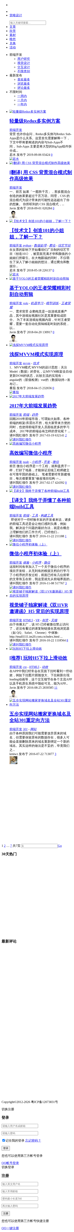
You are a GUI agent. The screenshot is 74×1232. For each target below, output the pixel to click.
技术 (36, 363)
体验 (26, 562)
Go (60, 845)
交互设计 (23, 67)
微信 (55, 462)
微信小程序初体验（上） (35, 553)
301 (25, 729)
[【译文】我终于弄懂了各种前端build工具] (39, 491)
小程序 (36, 462)
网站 (33, 729)
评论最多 (23, 87)
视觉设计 (23, 63)
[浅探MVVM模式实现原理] (28, 345)
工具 (35, 515)
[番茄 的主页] (14, 392)
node (26, 462)
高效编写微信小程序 (30, 453)
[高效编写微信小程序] (25, 443)
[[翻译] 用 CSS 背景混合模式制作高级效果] (39, 163)
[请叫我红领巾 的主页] (20, 439)
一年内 (22, 104)
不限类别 (23, 71)
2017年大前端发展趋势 (33, 405)
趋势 (35, 414)
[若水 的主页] (14, 158)
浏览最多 (23, 83)
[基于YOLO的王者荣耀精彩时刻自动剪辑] (39, 278)
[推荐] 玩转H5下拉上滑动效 (38, 658)
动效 (45, 667)
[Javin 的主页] (13, 217)
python (27, 245)
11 (55, 687)
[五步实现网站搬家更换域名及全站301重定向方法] (40, 704)
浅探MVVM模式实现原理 (36, 354)
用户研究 (23, 58)
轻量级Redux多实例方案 (34, 120)
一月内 (22, 100)
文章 (12, 26)
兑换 (12, 43)
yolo (25, 303)
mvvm (26, 363)
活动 (12, 47)
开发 (47, 462)
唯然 (12, 39)
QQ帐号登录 (10, 1163)
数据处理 (40, 245)
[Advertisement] (37, 805)
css (25, 667)
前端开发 (15, 130)
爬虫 (52, 245)
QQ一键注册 (10, 1228)
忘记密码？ (33, 1140)
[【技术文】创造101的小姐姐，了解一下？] (40, 221)
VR (37, 620)
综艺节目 (64, 245)
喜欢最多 (23, 79)
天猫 (54, 620)
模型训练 (52, 303)
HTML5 (28, 620)
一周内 (22, 96)
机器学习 (37, 303)
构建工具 (47, 515)
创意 (45, 620)
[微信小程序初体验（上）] (28, 544)
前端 (26, 414)
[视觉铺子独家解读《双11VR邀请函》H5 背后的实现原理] (40, 595)
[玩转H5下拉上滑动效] (25, 648)
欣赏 (12, 30)
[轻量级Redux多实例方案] (27, 111)
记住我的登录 (15, 1140)
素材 (12, 35)
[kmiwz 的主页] (13, 763)
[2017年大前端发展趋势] (26, 396)
